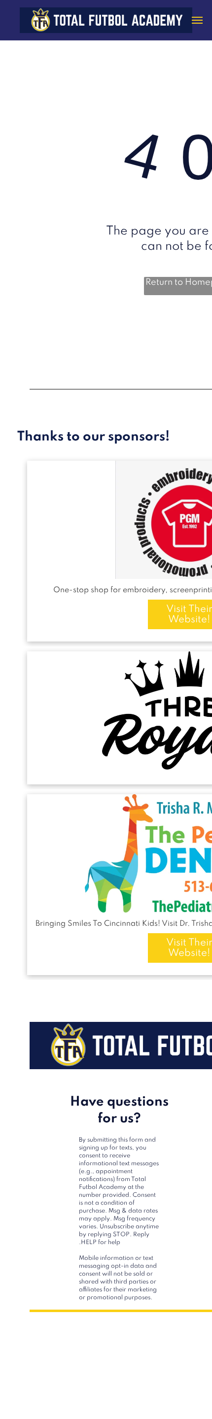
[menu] (197, 20)
